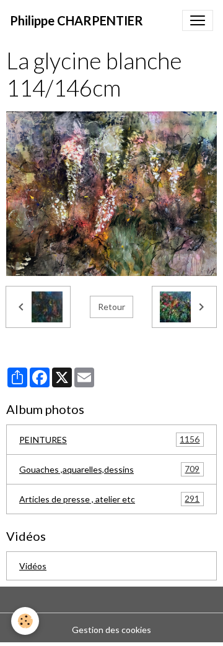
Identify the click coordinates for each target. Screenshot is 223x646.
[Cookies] (25, 621)
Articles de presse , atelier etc (109, 498)
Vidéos (32, 566)
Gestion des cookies (111, 629)
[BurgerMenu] (197, 20)
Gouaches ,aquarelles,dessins (109, 469)
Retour (111, 306)
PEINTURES (109, 439)
